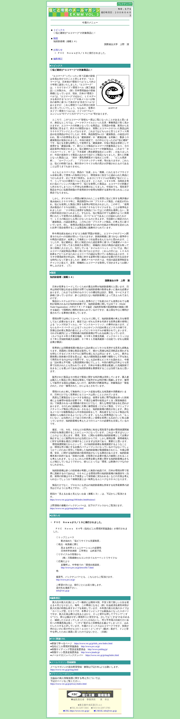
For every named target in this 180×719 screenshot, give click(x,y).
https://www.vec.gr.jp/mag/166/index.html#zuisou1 (72, 499)
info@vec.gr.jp (62, 590)
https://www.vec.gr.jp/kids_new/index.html (93, 643)
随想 (55, 38)
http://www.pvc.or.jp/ (65, 579)
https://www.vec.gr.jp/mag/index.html (66, 508)
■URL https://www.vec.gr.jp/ (76, 711)
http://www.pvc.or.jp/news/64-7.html (77, 567)
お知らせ (57, 50)
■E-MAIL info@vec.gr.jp (105, 711)
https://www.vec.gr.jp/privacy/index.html (68, 684)
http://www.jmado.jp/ (90, 652)
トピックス (59, 30)
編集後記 (57, 59)
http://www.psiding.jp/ (98, 649)
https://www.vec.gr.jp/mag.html (64, 669)
